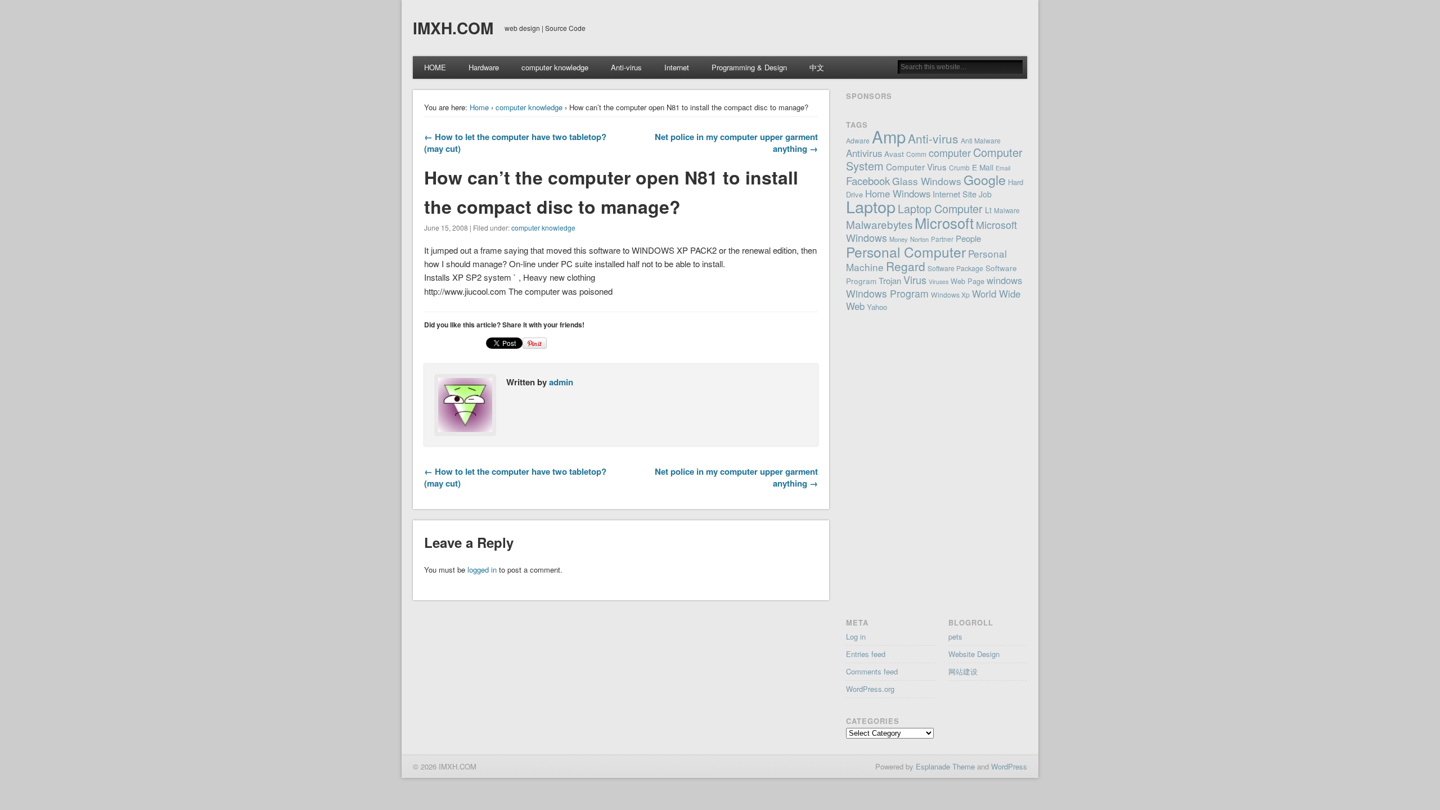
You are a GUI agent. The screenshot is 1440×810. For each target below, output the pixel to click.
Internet (676, 67)
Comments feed (872, 671)
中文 (816, 67)
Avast (894, 153)
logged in (482, 569)
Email (1003, 168)
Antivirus (864, 153)
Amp (889, 136)
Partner (942, 239)
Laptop (871, 206)
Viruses (938, 281)
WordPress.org (870, 688)
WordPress (1009, 766)
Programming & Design (749, 67)
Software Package (955, 268)
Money (898, 239)
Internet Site (954, 194)
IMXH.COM (453, 27)
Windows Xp (950, 294)
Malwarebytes (879, 224)
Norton (919, 239)
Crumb (959, 167)
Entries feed (865, 654)
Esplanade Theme (945, 766)
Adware (858, 140)
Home (479, 107)
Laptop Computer (940, 208)
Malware (1007, 210)
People (968, 238)
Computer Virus (916, 166)
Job (985, 194)
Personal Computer (906, 252)
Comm (916, 154)
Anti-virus (626, 67)
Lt (988, 209)
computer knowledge (554, 67)
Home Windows (897, 193)
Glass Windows (926, 181)
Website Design (974, 654)
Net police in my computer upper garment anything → (736, 142)
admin (561, 382)
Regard (905, 266)
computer (950, 152)
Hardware (484, 67)
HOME (435, 67)
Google (985, 179)
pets (955, 636)
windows (1004, 280)
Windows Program (887, 293)
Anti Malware (981, 140)
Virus (914, 279)
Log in (856, 636)
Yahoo (877, 307)
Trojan (890, 280)
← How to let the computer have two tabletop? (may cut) (515, 142)
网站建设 (963, 671)
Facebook (868, 180)
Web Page (967, 281)
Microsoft (944, 222)
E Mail (982, 167)
